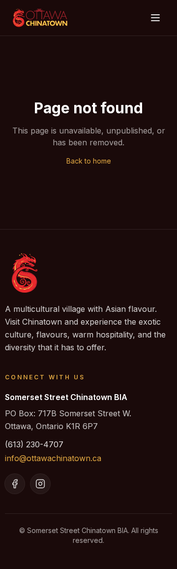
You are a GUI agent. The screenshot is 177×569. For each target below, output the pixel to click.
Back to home (88, 161)
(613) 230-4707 (34, 444)
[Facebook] (15, 484)
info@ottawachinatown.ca (53, 458)
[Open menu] (155, 18)
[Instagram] (40, 484)
